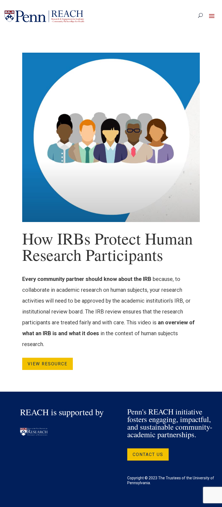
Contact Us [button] (148, 454)
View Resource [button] (47, 363)
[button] (211, 15)
